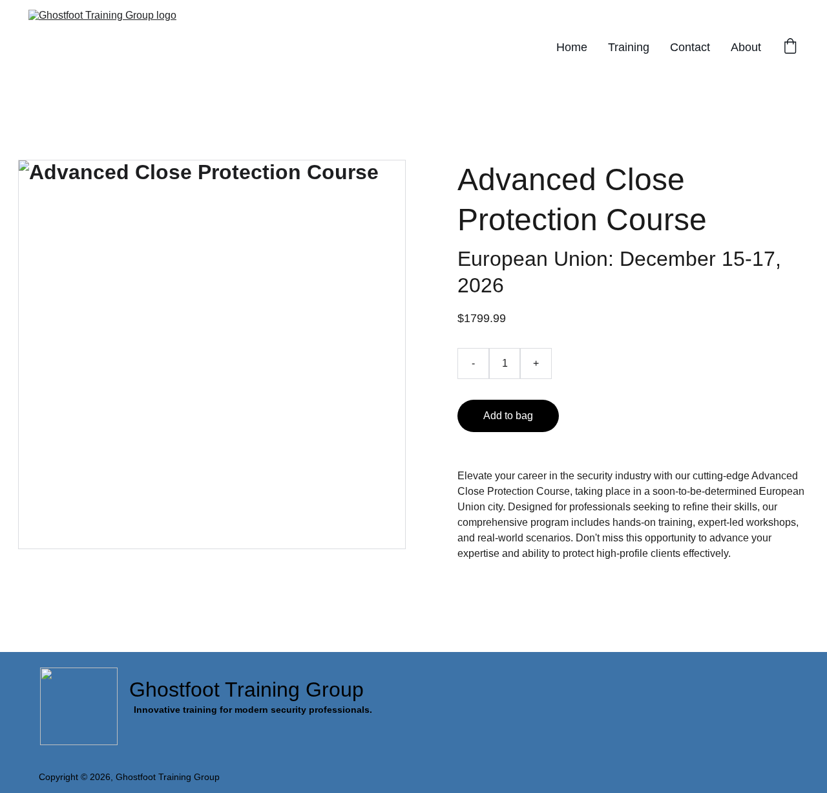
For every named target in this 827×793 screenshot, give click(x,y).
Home (571, 47)
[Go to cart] (790, 48)
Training (628, 47)
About (746, 47)
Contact (690, 47)
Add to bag (508, 415)
